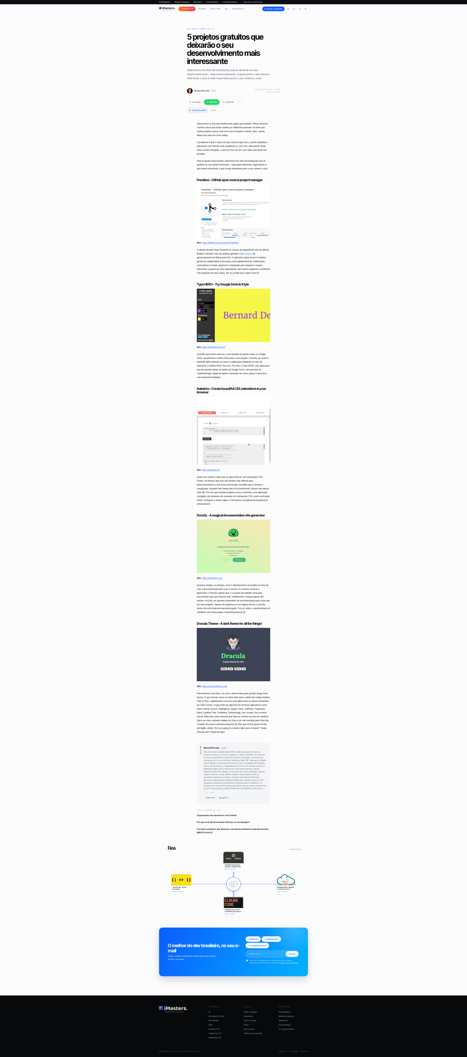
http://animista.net (211, 470)
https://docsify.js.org (212, 578)
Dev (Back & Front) (196, 29)
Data (210, 1025)
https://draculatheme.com (214, 686)
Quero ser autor (250, 1020)
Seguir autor (210, 798)
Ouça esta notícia (197, 110)
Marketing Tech (215, 1038)
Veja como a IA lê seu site (253, 2)
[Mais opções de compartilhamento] (239, 102)
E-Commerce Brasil (230, 2)
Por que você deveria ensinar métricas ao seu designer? (223, 822)
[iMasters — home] (167, 9)
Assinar (292, 954)
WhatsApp (213, 102)
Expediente (248, 1016)
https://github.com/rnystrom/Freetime (220, 242)
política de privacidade (289, 963)
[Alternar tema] (294, 9)
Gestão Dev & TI (215, 1033)
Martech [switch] (254, 939)
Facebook (304, 1051)
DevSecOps (213, 1020)
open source (246, 253)
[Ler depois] (299, 9)
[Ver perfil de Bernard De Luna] (200, 773)
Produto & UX (214, 1029)
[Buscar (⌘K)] (288, 9)
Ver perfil (224, 798)
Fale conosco (249, 1029)
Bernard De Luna (211, 748)
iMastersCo (198, 2)
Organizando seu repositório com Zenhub (217, 815)
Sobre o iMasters (250, 1012)
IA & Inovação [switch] (272, 939)
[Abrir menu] (305, 9)
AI (209, 1012)
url (207, 792)
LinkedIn (294, 1051)
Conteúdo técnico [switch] (258, 945)
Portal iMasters (165, 2)
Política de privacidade (253, 1033)
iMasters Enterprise (183, 2)
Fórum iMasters (212, 2)
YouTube (281, 1051)
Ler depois (196, 102)
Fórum (246, 1025)
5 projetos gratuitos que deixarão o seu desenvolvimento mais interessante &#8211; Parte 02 (233, 831)
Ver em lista (295, 849)
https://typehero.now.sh (213, 347)
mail (212, 792)
